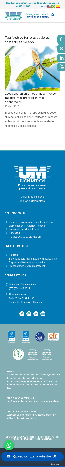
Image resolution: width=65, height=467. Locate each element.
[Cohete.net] (54, 464)
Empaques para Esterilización (24, 229)
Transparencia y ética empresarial (27, 266)
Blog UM (13, 255)
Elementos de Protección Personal (27, 225)
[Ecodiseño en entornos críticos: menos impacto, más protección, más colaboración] (32, 68)
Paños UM (14, 233)
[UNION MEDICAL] (27, 15)
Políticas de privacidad (23, 439)
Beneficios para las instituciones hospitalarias (33, 258)
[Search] (51, 15)
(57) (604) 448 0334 (19, 288)
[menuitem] (51, 15)
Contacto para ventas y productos (22, 3)
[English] (49, 6)
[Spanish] (58, 6)
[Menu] (58, 16)
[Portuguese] (54, 6)
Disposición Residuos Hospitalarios (27, 262)
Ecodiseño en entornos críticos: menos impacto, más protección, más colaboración (30, 97)
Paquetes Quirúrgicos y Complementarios (31, 222)
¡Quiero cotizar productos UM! (32, 456)
